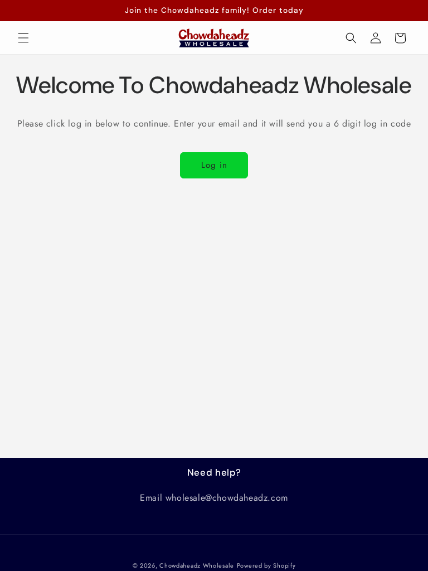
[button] (23, 38)
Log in (214, 165)
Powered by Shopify (266, 565)
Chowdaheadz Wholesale (196, 565)
